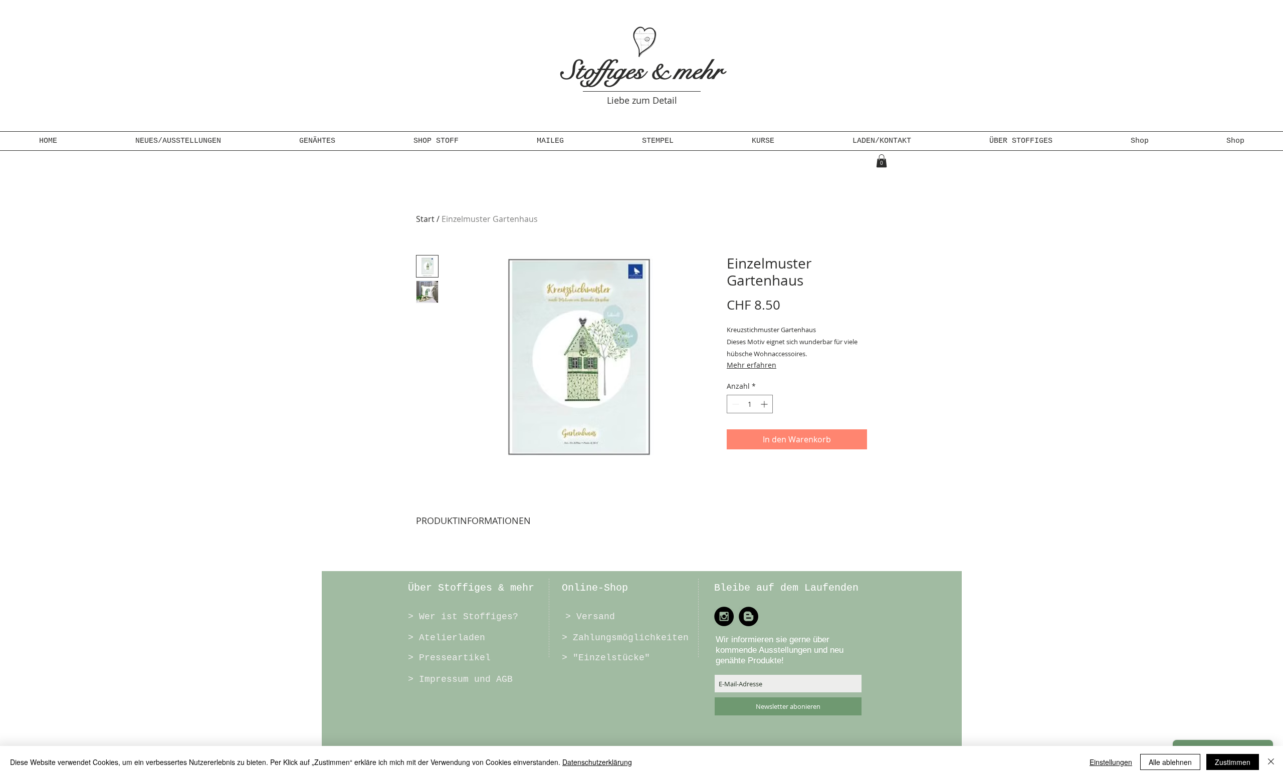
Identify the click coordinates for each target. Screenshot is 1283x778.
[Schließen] (1271, 762)
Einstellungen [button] (1111, 762)
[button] (317, 141)
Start (425, 218)
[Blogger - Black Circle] (748, 616)
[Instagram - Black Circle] (724, 616)
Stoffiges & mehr (642, 71)
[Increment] (765, 404)
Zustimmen (1232, 762)
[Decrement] (734, 404)
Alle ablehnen (1170, 762)
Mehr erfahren (751, 365)
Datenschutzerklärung (597, 762)
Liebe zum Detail (642, 100)
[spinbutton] (750, 404)
